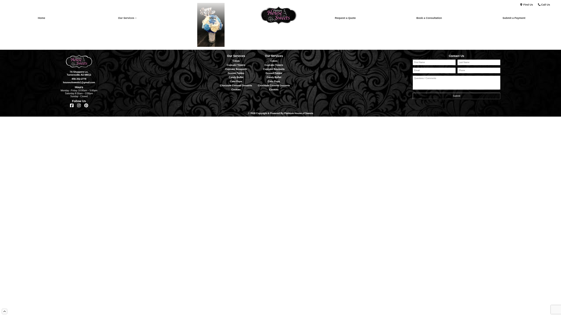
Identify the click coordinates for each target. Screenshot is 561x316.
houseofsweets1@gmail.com (79, 82)
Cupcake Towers (236, 65)
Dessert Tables (236, 73)
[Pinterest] (86, 105)
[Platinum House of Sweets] (278, 18)
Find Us (528, 4)
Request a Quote (345, 18)
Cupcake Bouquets (236, 69)
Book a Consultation (429, 18)
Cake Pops (236, 81)
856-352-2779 (79, 79)
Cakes (236, 61)
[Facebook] (71, 105)
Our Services (126, 18)
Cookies (236, 89)
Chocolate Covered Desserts (236, 85)
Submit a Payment (514, 18)
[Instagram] (79, 105)
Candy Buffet (236, 77)
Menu (212, 18)
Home (41, 18)
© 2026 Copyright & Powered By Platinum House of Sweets (280, 113)
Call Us (545, 4)
